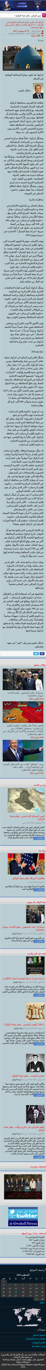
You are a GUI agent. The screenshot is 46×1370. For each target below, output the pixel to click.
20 (16, 1292)
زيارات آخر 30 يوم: (36, 1248)
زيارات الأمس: (38, 1245)
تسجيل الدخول (39, 1335)
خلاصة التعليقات (39, 1342)
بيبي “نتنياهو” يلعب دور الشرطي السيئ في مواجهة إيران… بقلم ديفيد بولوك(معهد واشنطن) (23, 767)
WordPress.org (39, 1346)
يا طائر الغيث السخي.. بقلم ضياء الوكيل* (24, 1024)
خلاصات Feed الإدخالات (35, 1339)
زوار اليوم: (40, 1243)
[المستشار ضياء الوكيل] (23, 5)
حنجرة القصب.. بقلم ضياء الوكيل (28, 1075)
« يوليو (43, 1302)
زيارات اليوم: (39, 1240)
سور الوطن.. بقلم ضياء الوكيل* (27, 15)
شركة (33, 231)
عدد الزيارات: (38, 1251)
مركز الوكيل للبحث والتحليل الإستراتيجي (24, 33)
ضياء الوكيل (36, 31)
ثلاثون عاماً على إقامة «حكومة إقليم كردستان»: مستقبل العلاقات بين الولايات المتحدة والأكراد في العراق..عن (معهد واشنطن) (23, 729)
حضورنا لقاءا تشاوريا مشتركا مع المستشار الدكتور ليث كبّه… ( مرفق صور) (24, 1195)
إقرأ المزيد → (39, 838)
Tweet (40, 40)
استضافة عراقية (23, 1362)
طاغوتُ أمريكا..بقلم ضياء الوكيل (28, 878)
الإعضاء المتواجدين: (36, 1237)
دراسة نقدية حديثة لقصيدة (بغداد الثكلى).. (23, 978)
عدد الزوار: (40, 1254)
